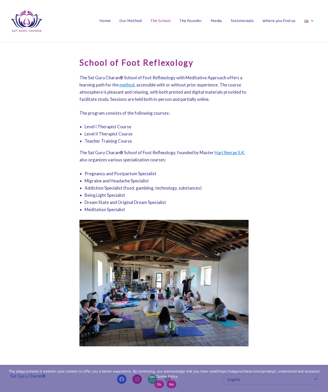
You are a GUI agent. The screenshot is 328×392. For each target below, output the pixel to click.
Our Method (130, 20)
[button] (310, 21)
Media (216, 20)
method (127, 84)
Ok (159, 384)
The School (160, 20)
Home (105, 20)
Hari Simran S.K (229, 152)
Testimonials (242, 20)
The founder (190, 20)
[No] (321, 378)
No (171, 384)
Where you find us (278, 20)
